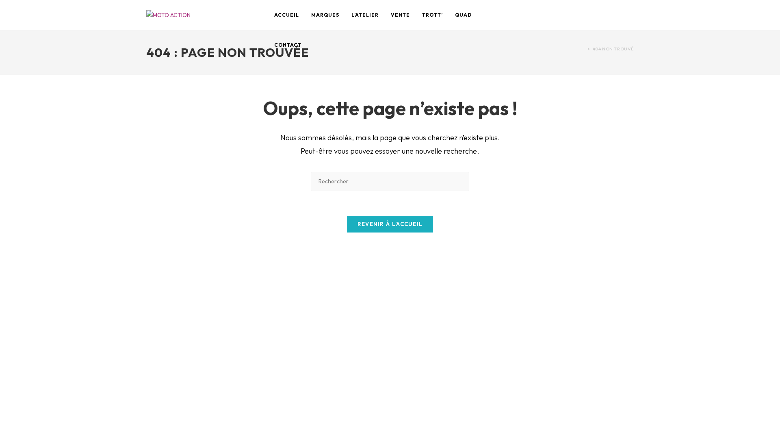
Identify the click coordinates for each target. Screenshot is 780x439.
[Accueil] (583, 49)
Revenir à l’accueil (390, 224)
